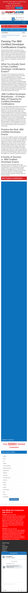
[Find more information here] (14, 571)
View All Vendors (14, 499)
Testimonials (5, 546)
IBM (8, 26)
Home (3, 26)
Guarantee (4, 548)
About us (4, 549)
